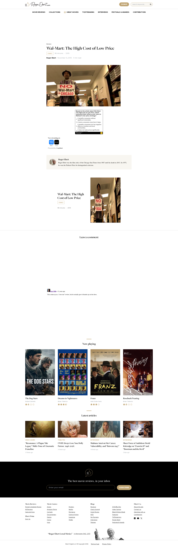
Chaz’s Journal (95, 509)
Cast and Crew (30, 512)
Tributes (93, 522)
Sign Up (27, 519)
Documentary (51, 515)
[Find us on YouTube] (138, 518)
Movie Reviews (38, 12)
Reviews (48, 44)
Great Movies (73, 12)
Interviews (103, 12)
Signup (124, 4)
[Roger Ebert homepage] (37, 4)
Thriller (71, 520)
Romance (72, 512)
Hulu (48, 522)
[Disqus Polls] (89, 265)
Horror (49, 520)
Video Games (116, 509)
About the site (138, 507)
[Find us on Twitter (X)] (141, 518)
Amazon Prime (52, 509)
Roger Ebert (51, 58)
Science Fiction (74, 515)
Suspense (72, 517)
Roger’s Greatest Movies (33, 507)
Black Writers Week (118, 512)
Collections (54, 12)
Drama (49, 517)
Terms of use (95, 544)
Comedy (50, 512)
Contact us (137, 509)
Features (115, 515)
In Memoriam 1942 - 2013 (82, 534)
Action (49, 507)
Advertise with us (139, 512)
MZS (92, 515)
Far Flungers (94, 517)
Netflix (71, 509)
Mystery (71, 507)
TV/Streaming (88, 12)
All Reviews (29, 509)
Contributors (139, 12)
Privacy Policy (106, 544)
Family (50, 53)
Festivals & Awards (120, 12)
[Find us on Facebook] (135, 518)
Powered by (52, 148)
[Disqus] (88, 311)
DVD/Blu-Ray (116, 507)
